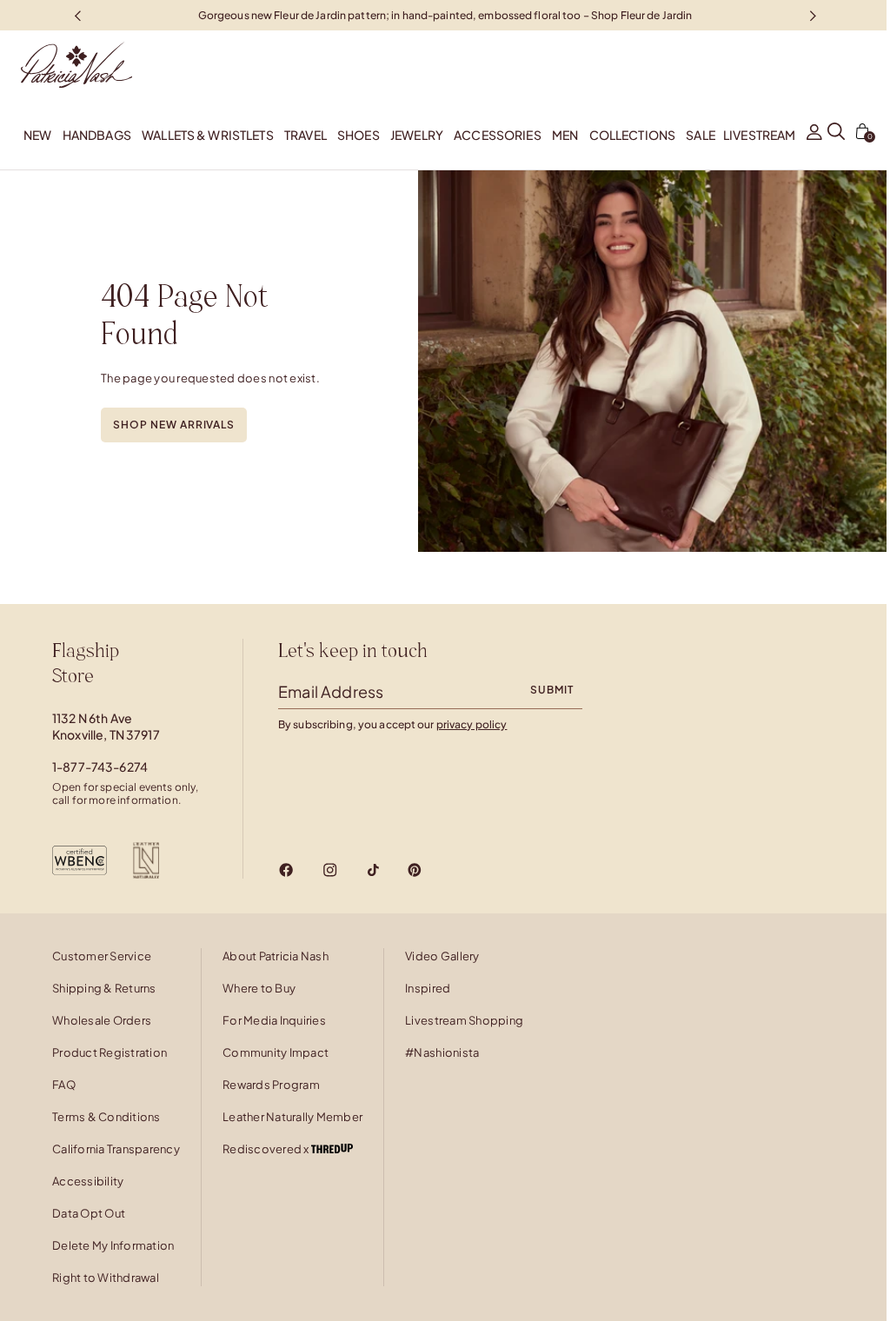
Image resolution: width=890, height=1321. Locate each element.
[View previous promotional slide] (77, 15)
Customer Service (101, 956)
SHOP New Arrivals (174, 424)
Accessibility (87, 1181)
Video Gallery (442, 956)
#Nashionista (442, 1052)
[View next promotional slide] (812, 15)
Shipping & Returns (104, 988)
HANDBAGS (97, 135)
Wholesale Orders (101, 1020)
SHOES (358, 135)
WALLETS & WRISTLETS (208, 135)
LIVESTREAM (759, 135)
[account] (814, 134)
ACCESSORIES (497, 135)
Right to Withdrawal (105, 1277)
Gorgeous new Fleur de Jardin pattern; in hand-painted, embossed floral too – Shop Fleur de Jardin (445, 14)
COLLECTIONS (632, 135)
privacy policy (472, 724)
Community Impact (275, 1052)
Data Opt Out (88, 1213)
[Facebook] (286, 870)
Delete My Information (113, 1245)
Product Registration (109, 1052)
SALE (700, 135)
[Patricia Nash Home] (66, 65)
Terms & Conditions (106, 1117)
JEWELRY (416, 135)
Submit (552, 689)
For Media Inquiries (274, 1020)
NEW (37, 135)
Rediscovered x (266, 1149)
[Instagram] (330, 870)
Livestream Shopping (464, 1020)
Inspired (427, 988)
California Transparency (116, 1149)
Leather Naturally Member (292, 1117)
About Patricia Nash (275, 956)
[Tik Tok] (373, 870)
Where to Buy (259, 988)
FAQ (64, 1085)
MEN (565, 135)
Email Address (330, 691)
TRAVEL (305, 135)
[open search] (836, 134)
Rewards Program (271, 1085)
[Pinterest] (414, 870)
